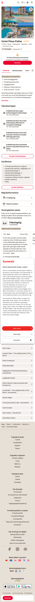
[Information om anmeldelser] (21, 49)
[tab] (6, 71)
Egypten (17, 445)
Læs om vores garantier (18, 543)
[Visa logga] (11, 561)
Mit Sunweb (17, 537)
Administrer (16, 340)
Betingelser (28, 593)
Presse (17, 501)
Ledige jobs (17, 498)
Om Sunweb (18, 492)
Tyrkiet (17, 440)
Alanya (17, 476)
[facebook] (9, 550)
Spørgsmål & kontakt (17, 534)
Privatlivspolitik (17, 513)
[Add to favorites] (31, 9)
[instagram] (17, 550)
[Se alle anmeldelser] (11, 49)
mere (12, 253)
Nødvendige (16, 334)
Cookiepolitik (17, 519)
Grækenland (17, 442)
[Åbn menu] (31, 3)
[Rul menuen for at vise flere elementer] (32, 70)
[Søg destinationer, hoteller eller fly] (18, 2)
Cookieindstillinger (17, 516)
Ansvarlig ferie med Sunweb (17, 495)
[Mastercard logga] (6, 561)
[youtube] (25, 550)
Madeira (17, 467)
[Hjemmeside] (2, 2)
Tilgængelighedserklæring (17, 503)
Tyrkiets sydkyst (17, 458)
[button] (17, 14)
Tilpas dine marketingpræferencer (17, 522)
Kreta (17, 461)
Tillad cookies (17, 328)
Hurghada (17, 482)
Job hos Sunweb (17, 593)
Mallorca (17, 464)
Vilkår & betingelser (17, 540)
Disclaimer (17, 525)
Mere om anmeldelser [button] (15, 218)
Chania (17, 479)
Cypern (17, 448)
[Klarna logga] (15, 561)
